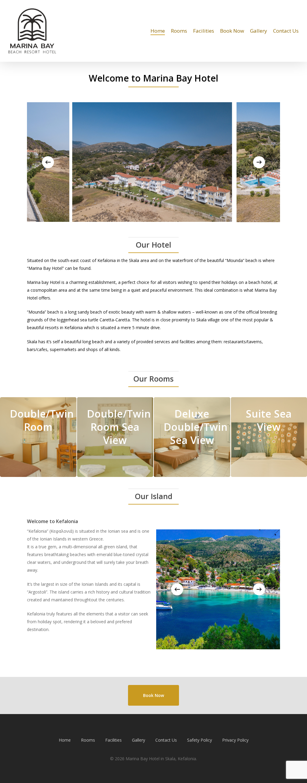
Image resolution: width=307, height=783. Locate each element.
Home (65, 740)
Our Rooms (153, 379)
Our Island (153, 496)
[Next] (259, 162)
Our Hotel (153, 245)
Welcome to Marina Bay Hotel (153, 78)
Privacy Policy (235, 740)
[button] (153, 695)
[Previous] (48, 162)
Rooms (88, 740)
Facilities (113, 740)
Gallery (138, 740)
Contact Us (166, 740)
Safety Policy (199, 740)
